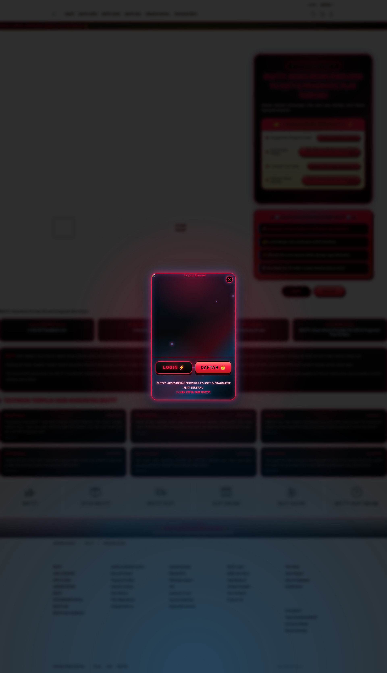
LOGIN (170, 367)
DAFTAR (210, 367)
